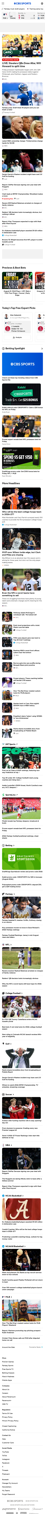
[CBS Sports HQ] (32, 1501)
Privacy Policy (7, 1417)
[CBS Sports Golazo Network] (22, 1505)
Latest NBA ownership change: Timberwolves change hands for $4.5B (22, 131)
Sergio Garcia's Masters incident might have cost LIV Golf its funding (22, 164)
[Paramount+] (37, 1508)
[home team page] (9, 329)
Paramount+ (6, 1400)
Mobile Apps (7, 1380)
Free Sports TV (8, 1369)
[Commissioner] (12, 1513)
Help (4, 1439)
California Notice (8, 1430)
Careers (5, 1393)
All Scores (13, 16)
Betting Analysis (8, 1373)
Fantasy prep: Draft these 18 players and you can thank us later (22, 98)
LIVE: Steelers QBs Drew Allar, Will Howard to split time (22, 57)
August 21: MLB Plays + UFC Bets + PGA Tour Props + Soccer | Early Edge (17, 287)
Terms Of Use (7, 1413)
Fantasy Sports (7, 1366)
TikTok (4, 1456)
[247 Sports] (9, 1509)
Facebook (5, 1463)
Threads (5, 1470)
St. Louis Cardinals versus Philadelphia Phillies (26, 16)
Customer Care (8, 1443)
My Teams (6, 1491)
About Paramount (8, 1397)
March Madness (8, 1377)
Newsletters (6, 1487)
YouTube (5, 1452)
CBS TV (5, 1404)
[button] (2, 3)
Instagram (6, 1459)
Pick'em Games (8, 1362)
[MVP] (23, 1513)
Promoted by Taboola (35, 1347)
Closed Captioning (9, 1426)
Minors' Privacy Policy (10, 1421)
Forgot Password (8, 1494)
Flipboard (6, 1474)
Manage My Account (10, 1483)
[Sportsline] (23, 1509)
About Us (5, 1389)
